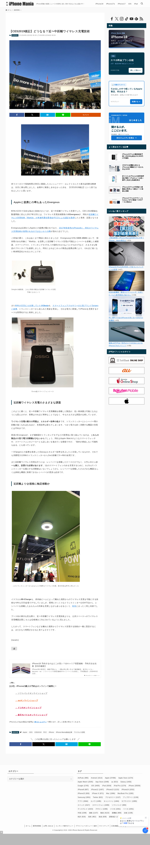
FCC (45, 732)
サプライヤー (129, 801)
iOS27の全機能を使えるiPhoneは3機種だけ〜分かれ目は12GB (132, 167)
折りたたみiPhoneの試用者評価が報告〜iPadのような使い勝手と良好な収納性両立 (133, 178)
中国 (82, 813)
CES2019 (38, 732)
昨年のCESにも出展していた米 (32, 306)
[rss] (141, 19)
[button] (16, 115)
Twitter (98, 797)
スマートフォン (100, 805)
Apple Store (125, 778)
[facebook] (112, 19)
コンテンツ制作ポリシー (64, 826)
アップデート (130, 797)
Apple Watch (85, 782)
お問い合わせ (48, 826)
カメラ (96, 801)
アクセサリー (112, 797)
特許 (82, 817)
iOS (95, 786)
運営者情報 (37, 826)
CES (30, 732)
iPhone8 (83, 789)
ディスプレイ (85, 809)
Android (96, 778)
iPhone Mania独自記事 (64, 732)
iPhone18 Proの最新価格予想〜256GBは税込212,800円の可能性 (132, 156)
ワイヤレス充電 (79, 732)
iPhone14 (128, 789)
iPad (106, 786)
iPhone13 (112, 789)
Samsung (84, 797)
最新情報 (15, 35)
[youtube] (131, 19)
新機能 (116, 813)
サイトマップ (104, 826)
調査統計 (115, 817)
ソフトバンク (119, 805)
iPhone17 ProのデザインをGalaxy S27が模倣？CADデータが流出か (132, 200)
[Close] (1, 832)
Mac (110, 793)
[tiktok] (126, 19)
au (114, 782)
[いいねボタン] (14, 648)
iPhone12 (97, 789)
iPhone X (98, 793)
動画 (105, 813)
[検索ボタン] (141, 4)
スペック (84, 805)
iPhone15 (83, 793)
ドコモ (115, 809)
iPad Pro (120, 786)
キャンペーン (111, 801)
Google (83, 786)
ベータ (128, 809)
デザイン (102, 809)
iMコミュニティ (40, 722)
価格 (93, 813)
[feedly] (136, 19)
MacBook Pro (125, 793)
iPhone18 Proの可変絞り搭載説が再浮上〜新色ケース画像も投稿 (132, 189)
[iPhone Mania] (20, 4)
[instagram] (122, 19)
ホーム (28, 826)
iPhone (51, 732)
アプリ (83, 801)
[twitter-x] (117, 19)
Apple (25, 732)
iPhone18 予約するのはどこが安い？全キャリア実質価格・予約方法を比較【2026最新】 (64, 665)
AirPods (83, 778)
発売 (92, 817)
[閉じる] (145, 817)
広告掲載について (117, 826)
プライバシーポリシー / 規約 (86, 826)
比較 (128, 813)
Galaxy (126, 782)
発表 (103, 817)
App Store (102, 782)
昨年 (74, 606)
